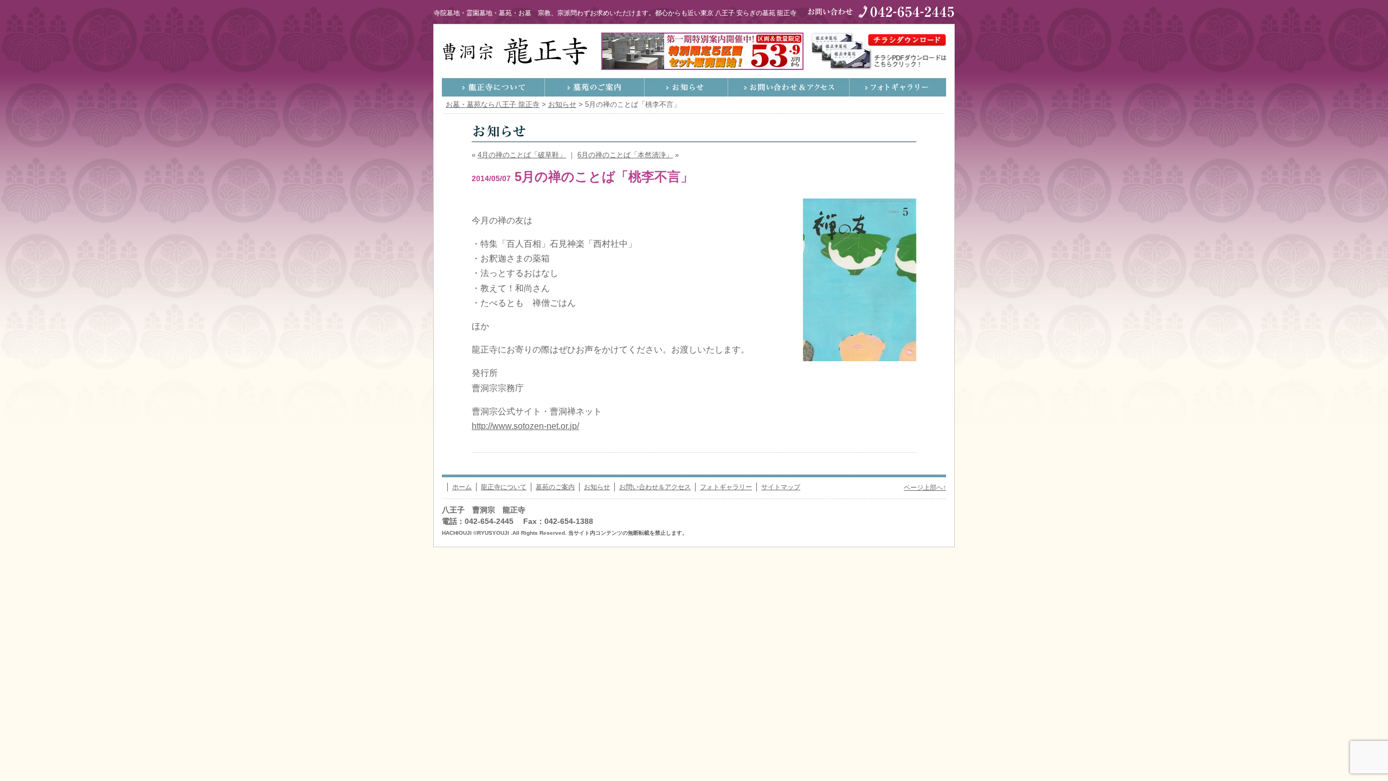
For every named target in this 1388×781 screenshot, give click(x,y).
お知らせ (686, 87)
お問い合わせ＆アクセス (789, 87)
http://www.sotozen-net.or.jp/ (525, 426)
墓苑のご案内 (595, 87)
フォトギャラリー (898, 87)
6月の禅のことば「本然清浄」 (625, 155)
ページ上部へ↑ (925, 487)
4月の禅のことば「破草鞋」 (522, 155)
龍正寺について (493, 87)
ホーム (462, 487)
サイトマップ (780, 487)
